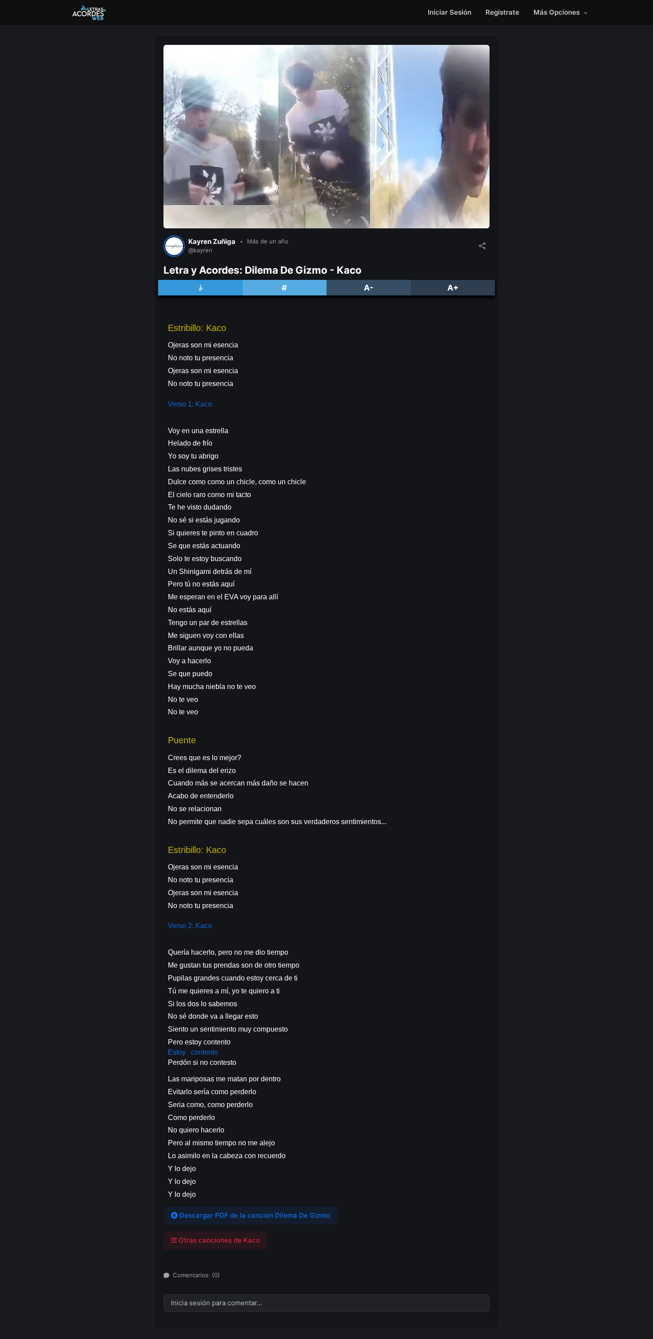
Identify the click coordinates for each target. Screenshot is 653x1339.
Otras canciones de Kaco (218, 1240)
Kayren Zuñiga (211, 242)
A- (368, 287)
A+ (452, 287)
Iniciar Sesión (449, 12)
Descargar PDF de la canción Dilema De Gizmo (254, 1215)
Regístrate (502, 12)
